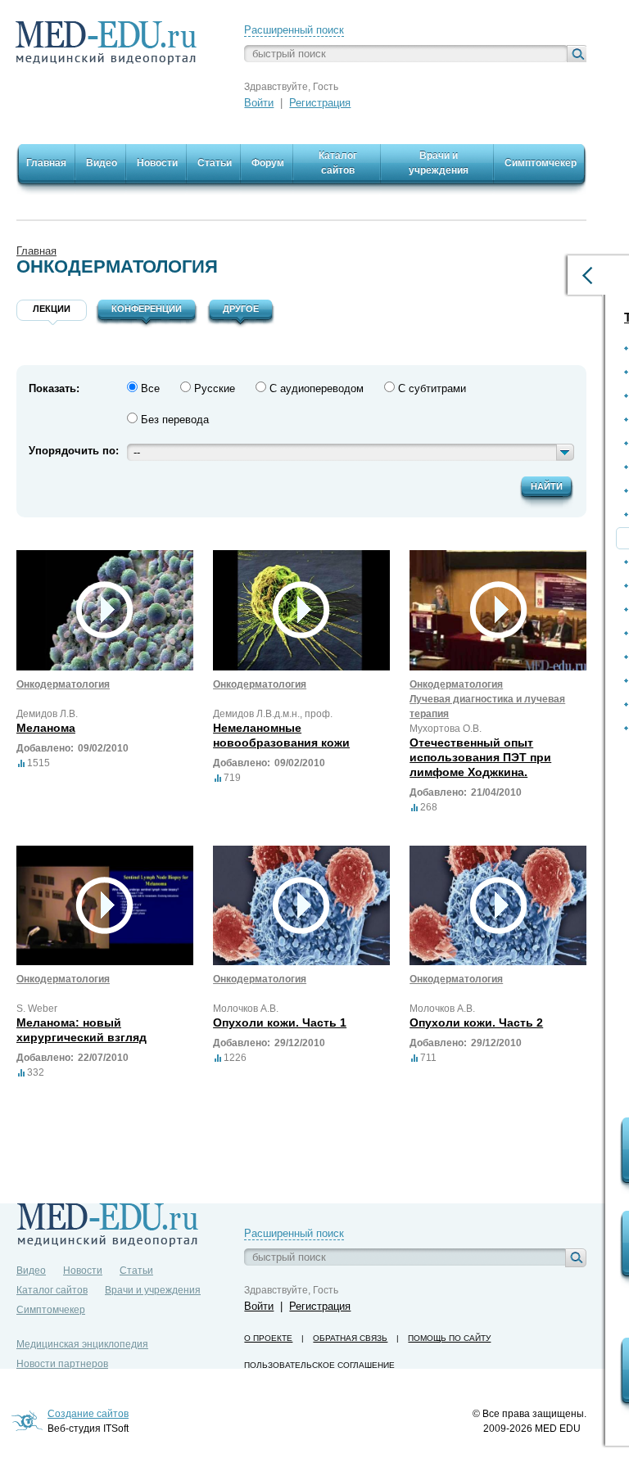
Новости (82, 1270)
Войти (259, 103)
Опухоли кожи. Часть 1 (279, 1022)
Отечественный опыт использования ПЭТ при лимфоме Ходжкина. (480, 757)
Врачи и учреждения (153, 1290)
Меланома (45, 727)
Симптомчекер (50, 1310)
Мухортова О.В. (446, 728)
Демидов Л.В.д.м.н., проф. (273, 714)
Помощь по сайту (449, 1338)
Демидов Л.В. (47, 714)
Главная (36, 251)
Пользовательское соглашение (319, 1365)
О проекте (268, 1338)
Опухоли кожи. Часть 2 (476, 1022)
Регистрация (320, 103)
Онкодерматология (63, 684)
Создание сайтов (88, 1414)
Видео (31, 1270)
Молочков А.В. (245, 1008)
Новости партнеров (62, 1364)
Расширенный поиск (294, 30)
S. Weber (36, 1008)
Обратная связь (350, 1338)
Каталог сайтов (52, 1290)
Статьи (136, 1270)
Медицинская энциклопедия (82, 1344)
